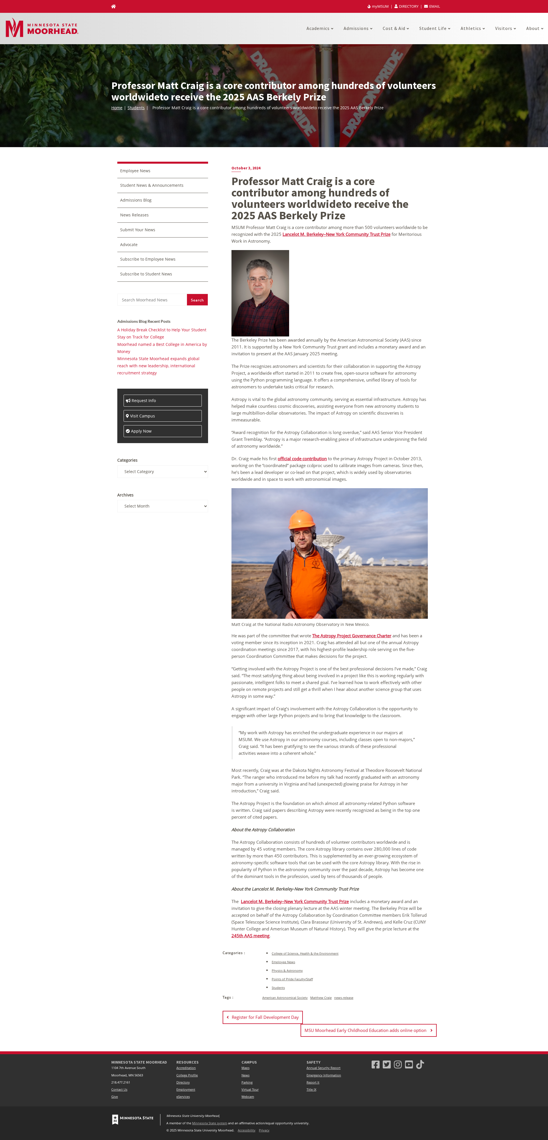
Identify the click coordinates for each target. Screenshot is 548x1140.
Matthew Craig (321, 997)
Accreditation (186, 1068)
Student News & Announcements (152, 185)
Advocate (129, 244)
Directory (183, 1082)
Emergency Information (324, 1075)
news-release (343, 997)
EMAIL (434, 6)
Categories (127, 460)
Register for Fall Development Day (265, 1017)
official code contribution (302, 458)
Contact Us (119, 1090)
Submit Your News (137, 229)
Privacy (264, 1130)
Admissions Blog (136, 200)
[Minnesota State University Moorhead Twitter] (387, 1064)
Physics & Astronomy (287, 970)
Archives (125, 495)
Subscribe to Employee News (148, 259)
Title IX (311, 1090)
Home (116, 107)
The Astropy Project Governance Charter (351, 635)
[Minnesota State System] (132, 1119)
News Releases (134, 215)
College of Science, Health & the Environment (305, 953)
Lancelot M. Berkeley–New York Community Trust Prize (336, 234)
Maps (245, 1068)
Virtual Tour (250, 1090)
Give (114, 1097)
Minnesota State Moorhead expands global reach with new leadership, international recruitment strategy (158, 366)
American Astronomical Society (285, 997)
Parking (247, 1082)
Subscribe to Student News (146, 274)
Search (197, 300)
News (245, 1075)
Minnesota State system (209, 1123)
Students (136, 107)
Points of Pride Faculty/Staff (292, 979)
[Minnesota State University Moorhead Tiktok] (420, 1064)
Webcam (247, 1097)
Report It (313, 1082)
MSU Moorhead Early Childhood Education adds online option (366, 1030)
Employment (185, 1090)
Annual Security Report (324, 1068)
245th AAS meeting (250, 935)
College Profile (187, 1075)
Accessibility (246, 1130)
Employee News (283, 962)
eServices (183, 1097)
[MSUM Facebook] (376, 1064)
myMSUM (380, 6)
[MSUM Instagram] (398, 1064)
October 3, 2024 (245, 168)
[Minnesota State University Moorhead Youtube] (409, 1064)
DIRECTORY (408, 6)
